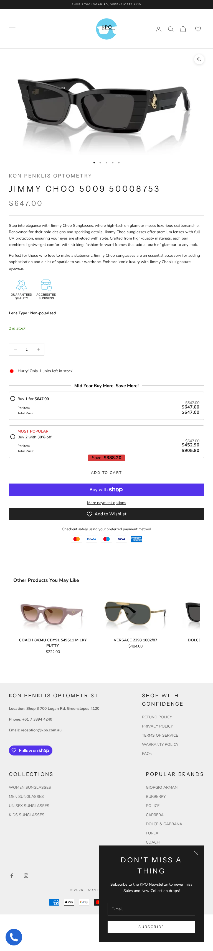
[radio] (104, 405)
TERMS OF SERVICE (160, 735)
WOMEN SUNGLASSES (30, 787)
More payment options (106, 502)
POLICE (152, 805)
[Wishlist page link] (198, 29)
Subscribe (151, 926)
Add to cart (106, 472)
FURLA (152, 833)
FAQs (147, 753)
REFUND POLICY (157, 717)
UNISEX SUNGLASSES (29, 805)
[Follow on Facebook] (11, 875)
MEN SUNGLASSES (26, 796)
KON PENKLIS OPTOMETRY (50, 176)
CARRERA (155, 815)
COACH (153, 842)
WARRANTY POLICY (160, 744)
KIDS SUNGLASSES (26, 815)
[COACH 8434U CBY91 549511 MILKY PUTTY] (53, 613)
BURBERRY (156, 796)
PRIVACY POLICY (157, 726)
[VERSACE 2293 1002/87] (135, 613)
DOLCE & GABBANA (164, 824)
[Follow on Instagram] (26, 875)
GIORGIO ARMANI (162, 787)
